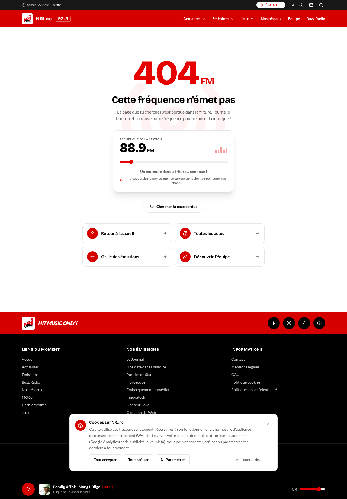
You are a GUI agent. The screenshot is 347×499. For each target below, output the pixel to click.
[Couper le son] (294, 489)
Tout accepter (105, 459)
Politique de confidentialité (254, 389)
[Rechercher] (321, 5)
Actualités (191, 18)
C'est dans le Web (141, 412)
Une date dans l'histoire (146, 367)
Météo (27, 397)
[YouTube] (319, 323)
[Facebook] (274, 323)
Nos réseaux (271, 18)
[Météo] (301, 5)
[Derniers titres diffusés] (291, 5)
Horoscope (136, 382)
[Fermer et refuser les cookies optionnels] (268, 424)
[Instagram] (289, 323)
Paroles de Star (139, 374)
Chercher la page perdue (176, 206)
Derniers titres (34, 405)
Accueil (28, 359)
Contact (238, 359)
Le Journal (135, 359)
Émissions (220, 18)
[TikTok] (304, 323)
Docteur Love (138, 405)
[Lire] (28, 489)
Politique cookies (245, 382)
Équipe (294, 18)
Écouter (274, 5)
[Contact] (311, 5)
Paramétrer (175, 459)
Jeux (245, 18)
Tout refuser (138, 459)
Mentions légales (245, 367)
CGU (235, 374)
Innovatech (136, 397)
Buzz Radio (315, 18)
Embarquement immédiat (148, 389)
